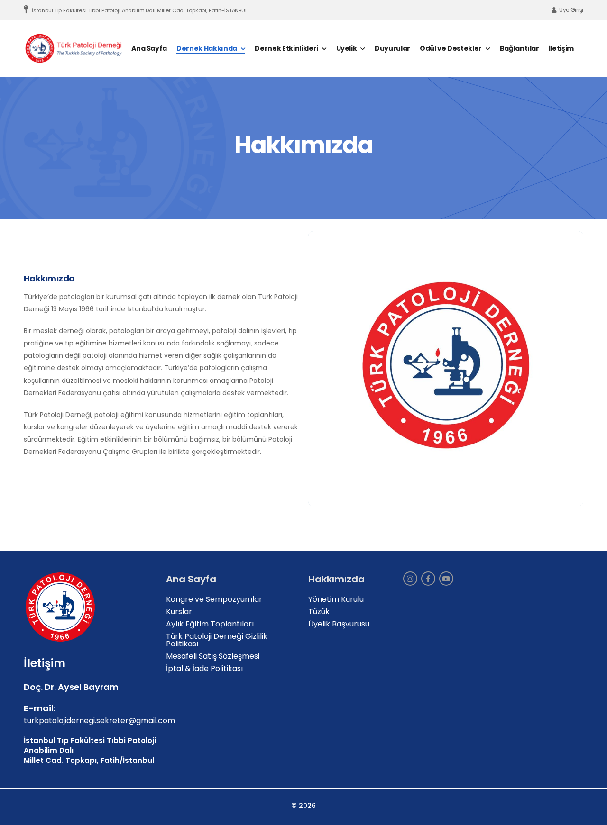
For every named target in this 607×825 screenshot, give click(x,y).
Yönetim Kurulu (336, 599)
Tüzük (319, 611)
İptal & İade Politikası (204, 668)
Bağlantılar (519, 48)
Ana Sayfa (149, 48)
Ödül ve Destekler (451, 48)
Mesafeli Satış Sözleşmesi (212, 656)
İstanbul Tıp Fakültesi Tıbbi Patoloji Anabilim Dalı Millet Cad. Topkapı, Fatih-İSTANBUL (140, 10)
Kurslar (179, 611)
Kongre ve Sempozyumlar (214, 599)
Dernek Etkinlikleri (286, 48)
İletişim (561, 48)
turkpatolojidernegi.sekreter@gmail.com (99, 720)
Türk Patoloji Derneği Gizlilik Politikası (216, 640)
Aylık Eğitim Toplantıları (210, 623)
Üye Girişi (571, 10)
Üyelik (346, 48)
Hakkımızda (49, 278)
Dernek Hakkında (206, 48)
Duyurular (392, 48)
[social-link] (410, 578)
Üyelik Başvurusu (338, 623)
